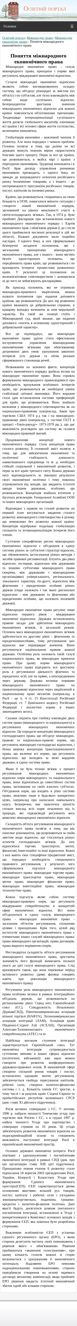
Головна (9, 26)
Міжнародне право (40, 38)
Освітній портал (13, 38)
